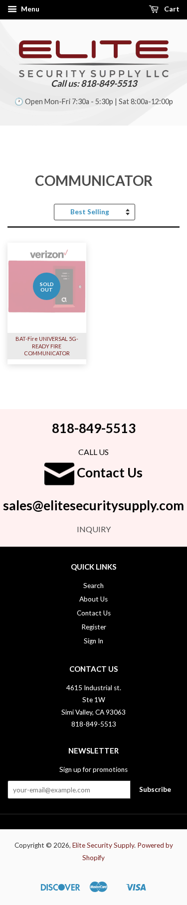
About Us (93, 599)
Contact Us (108, 472)
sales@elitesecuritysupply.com (93, 505)
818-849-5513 (94, 428)
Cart (171, 8)
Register (93, 627)
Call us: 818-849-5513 (94, 83)
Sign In (93, 641)
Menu (29, 8)
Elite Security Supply (103, 845)
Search (93, 586)
